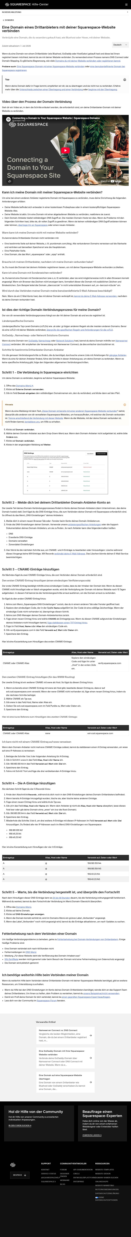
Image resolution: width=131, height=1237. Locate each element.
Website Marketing (104, 1186)
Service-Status (48, 1174)
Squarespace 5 (48, 1182)
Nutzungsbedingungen (107, 1189)
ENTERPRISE (78, 1182)
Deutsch (17, 1175)
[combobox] (120, 45)
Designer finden (64, 1175)
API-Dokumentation (83, 1170)
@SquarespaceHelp (50, 1178)
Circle (76, 1174)
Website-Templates (104, 1170)
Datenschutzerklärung (107, 1193)
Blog (62, 1184)
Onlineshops (101, 1182)
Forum (63, 1170)
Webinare (64, 1180)
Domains (9, 20)
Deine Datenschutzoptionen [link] (106, 1199)
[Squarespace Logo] (12, 1164)
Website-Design (103, 1174)
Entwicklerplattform (84, 1178)
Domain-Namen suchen (106, 1178)
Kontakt (45, 1170)
